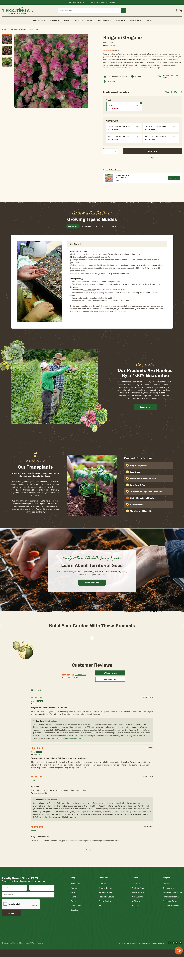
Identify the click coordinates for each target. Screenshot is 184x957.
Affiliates (136, 901)
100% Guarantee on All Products (102, 2)
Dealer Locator (138, 892)
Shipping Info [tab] (101, 226)
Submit (11, 913)
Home (4, 29)
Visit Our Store (138, 888)
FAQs (101, 905)
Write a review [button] (110, 673)
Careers (135, 905)
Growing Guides (105, 888)
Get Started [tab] (72, 226)
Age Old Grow (89, 289)
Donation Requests (171, 905)
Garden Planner (105, 892)
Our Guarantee (138, 896)
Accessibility (146, 943)
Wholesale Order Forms (172, 892)
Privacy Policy (121, 943)
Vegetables (75, 883)
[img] (37, 697)
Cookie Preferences (158, 943)
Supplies (74, 910)
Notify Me (152, 151)
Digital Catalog (105, 901)
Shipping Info (168, 888)
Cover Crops (76, 905)
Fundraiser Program (171, 896)
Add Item (173, 178)
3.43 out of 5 (80, 674)
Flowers (74, 888)
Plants (73, 896)
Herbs (73, 892)
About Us (136, 883)
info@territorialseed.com (71, 738)
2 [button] (90, 850)
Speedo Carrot (122, 175)
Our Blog (102, 883)
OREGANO (14, 29)
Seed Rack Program (171, 901)
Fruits (73, 901)
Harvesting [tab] (86, 226)
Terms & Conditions (133, 943)
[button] (108, 50)
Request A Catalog (106, 896)
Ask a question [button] (110, 679)
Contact (166, 883)
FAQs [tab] (114, 226)
